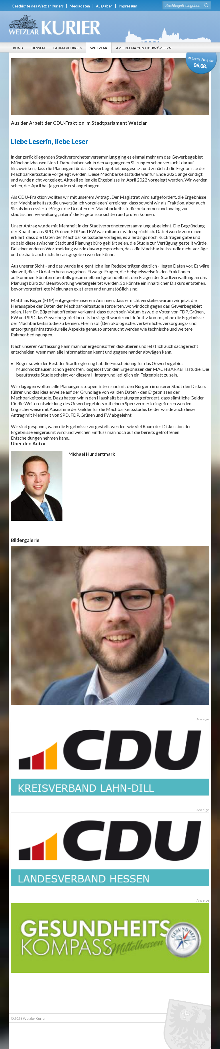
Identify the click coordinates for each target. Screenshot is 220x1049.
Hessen (38, 48)
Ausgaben (104, 6)
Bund (18, 48)
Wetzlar (98, 48)
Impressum (128, 6)
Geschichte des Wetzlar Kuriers (38, 6)
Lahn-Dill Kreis (67, 48)
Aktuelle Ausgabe (201, 62)
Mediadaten (80, 6)
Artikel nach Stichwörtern (143, 48)
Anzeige (203, 719)
